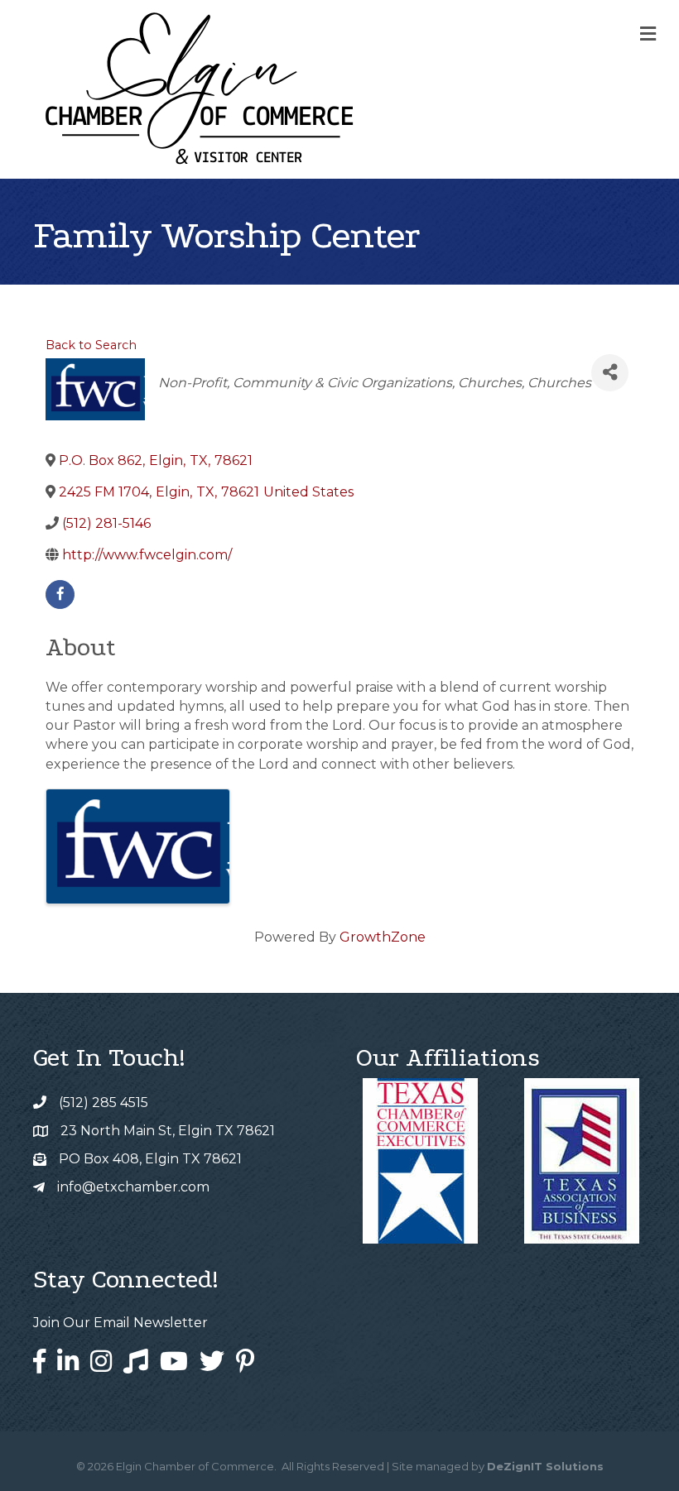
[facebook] (60, 594)
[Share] (609, 372)
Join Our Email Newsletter (120, 1322)
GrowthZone (383, 937)
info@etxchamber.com (133, 1187)
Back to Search (91, 345)
